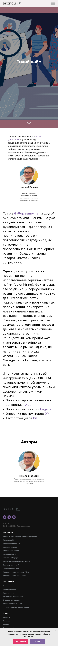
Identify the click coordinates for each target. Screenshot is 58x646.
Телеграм (21, 642)
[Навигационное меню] (53, 3)
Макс (37, 642)
